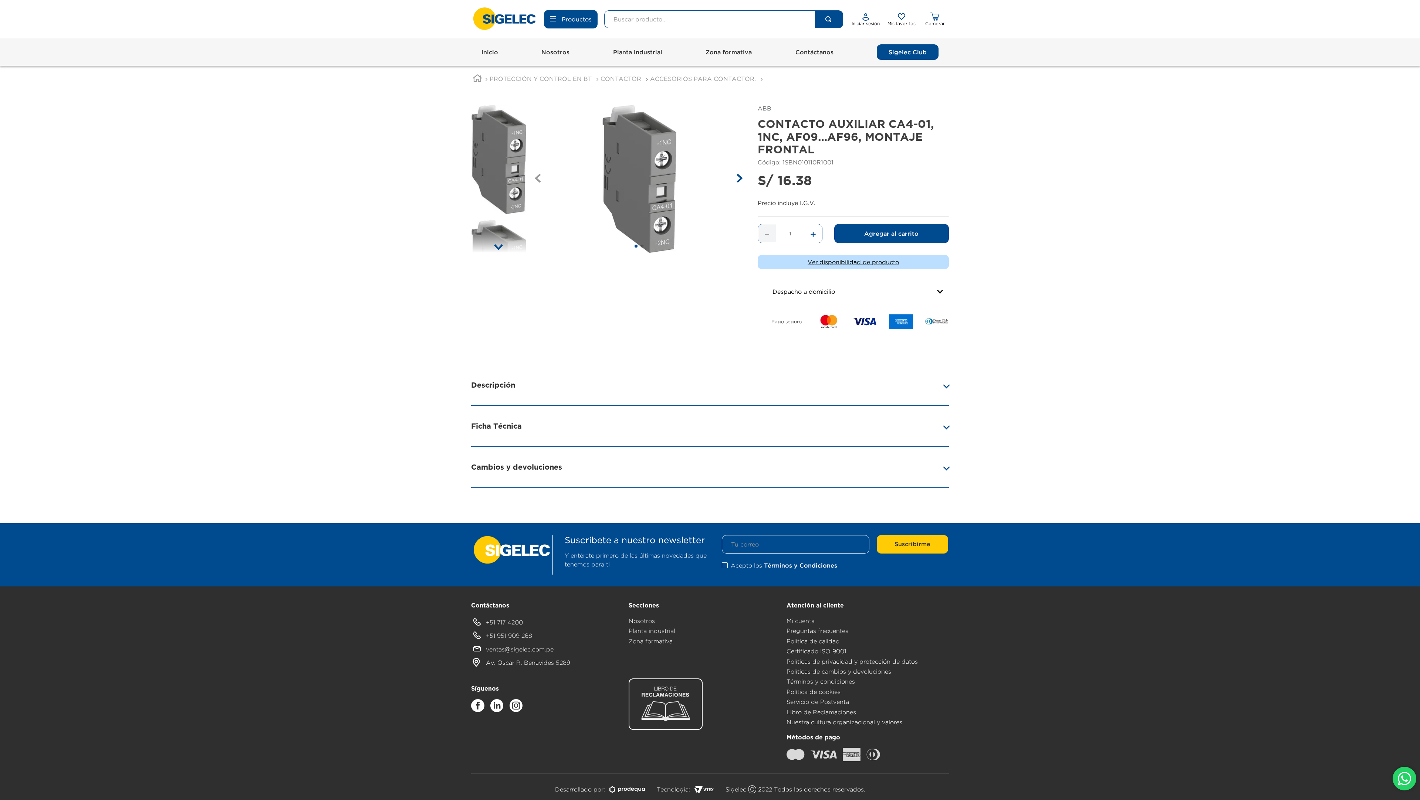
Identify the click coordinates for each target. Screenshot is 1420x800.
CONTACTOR (621, 78)
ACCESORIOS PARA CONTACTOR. (703, 78)
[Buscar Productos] (828, 19)
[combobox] (723, 19)
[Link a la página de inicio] (477, 79)
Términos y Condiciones (800, 565)
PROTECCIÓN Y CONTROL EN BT (541, 78)
